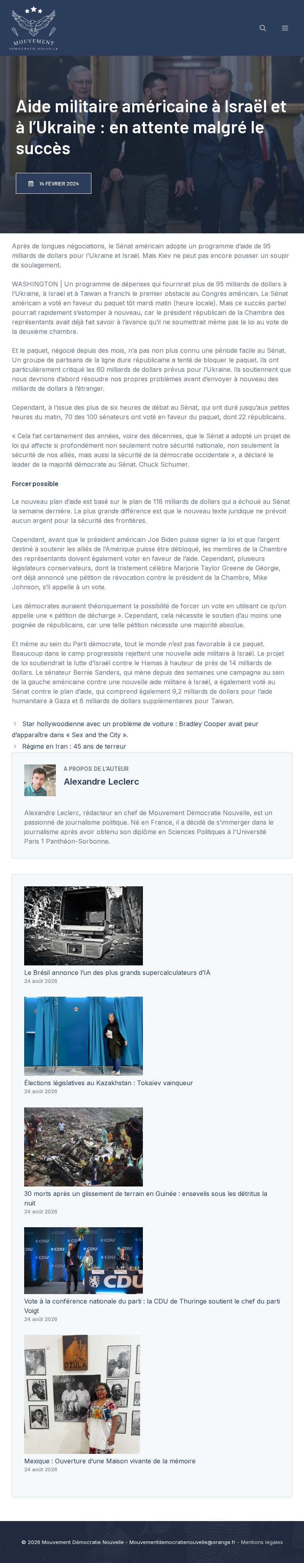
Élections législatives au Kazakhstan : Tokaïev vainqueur (108, 1083)
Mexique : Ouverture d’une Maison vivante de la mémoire (110, 1461)
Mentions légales (262, 1542)
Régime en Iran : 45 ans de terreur (74, 746)
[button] (263, 28)
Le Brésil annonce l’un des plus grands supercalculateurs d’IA (117, 972)
